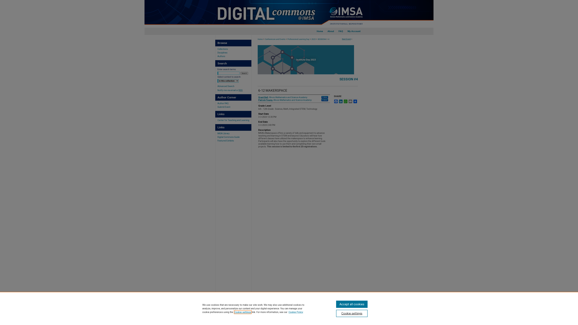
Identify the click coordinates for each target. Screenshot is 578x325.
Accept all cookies (351, 304)
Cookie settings (242, 312)
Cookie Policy (296, 312)
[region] (289, 308)
